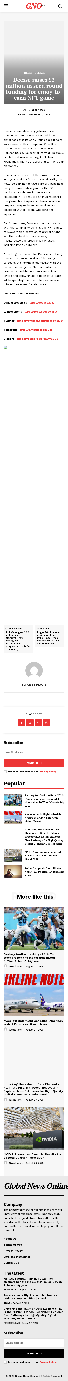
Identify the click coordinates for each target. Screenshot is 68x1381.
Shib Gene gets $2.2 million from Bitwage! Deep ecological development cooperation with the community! (17, 641)
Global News (36, 109)
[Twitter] (30, 722)
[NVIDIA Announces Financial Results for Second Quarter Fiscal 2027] (13, 855)
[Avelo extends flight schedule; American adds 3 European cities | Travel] (13, 817)
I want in (32, 763)
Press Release (34, 73)
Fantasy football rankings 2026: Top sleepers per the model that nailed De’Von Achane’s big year (44, 801)
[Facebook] (21, 722)
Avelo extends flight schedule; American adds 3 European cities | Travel (43, 817)
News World (11, 1289)
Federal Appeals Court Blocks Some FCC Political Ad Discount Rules (44, 872)
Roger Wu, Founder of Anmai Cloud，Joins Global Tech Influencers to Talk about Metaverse (48, 638)
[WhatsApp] (46, 722)
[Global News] (34, 670)
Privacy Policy (47, 771)
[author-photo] (6, 966)
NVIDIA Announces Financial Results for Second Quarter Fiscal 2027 (43, 855)
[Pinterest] (38, 722)
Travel (8, 1303)
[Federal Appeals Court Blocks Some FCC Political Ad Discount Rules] (13, 871)
